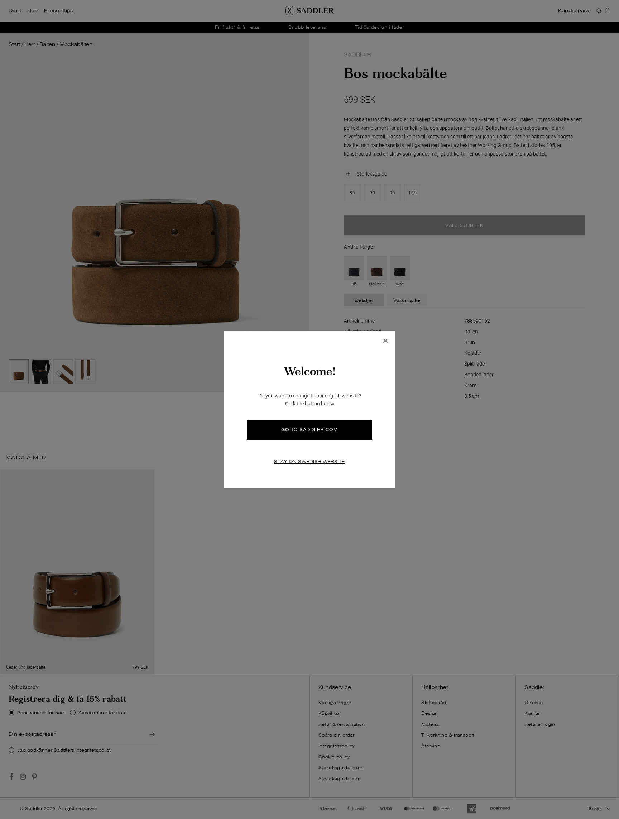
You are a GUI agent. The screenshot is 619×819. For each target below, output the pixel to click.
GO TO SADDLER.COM (309, 429)
